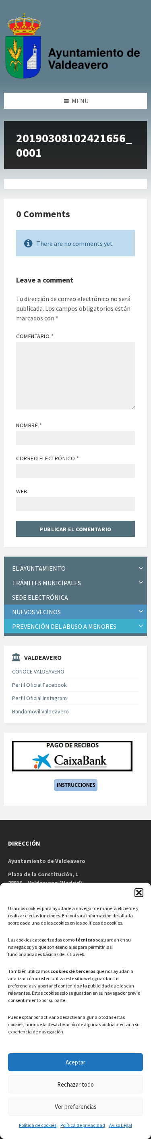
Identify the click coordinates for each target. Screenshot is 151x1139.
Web (21, 491)
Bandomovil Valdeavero (40, 711)
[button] (139, 893)
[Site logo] (74, 77)
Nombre (29, 425)
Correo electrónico (47, 458)
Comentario (35, 336)
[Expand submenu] (141, 568)
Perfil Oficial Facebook (39, 684)
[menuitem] (75, 568)
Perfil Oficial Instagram (39, 698)
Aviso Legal (120, 1125)
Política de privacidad (82, 1125)
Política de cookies (37, 1125)
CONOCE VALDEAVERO (38, 671)
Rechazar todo (75, 1084)
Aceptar (75, 1062)
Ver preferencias (76, 1106)
